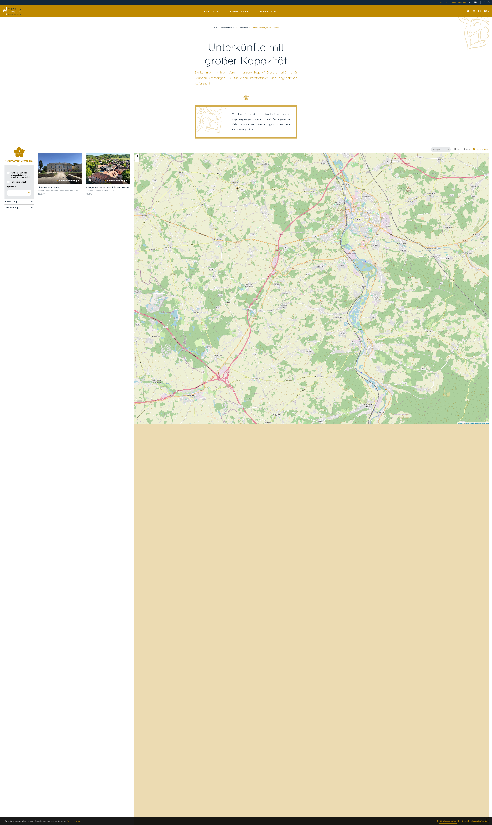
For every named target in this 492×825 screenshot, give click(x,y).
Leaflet (460, 423)
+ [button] (137, 156)
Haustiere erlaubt (19, 182)
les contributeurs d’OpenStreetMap (477, 423)
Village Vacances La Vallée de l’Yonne (107, 187)
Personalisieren (73, 821)
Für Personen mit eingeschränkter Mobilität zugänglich (20, 175)
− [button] (137, 160)
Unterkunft (243, 28)
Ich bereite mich (238, 11)
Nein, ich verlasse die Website (474, 821)
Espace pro (442, 3)
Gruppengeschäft (458, 3)
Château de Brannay (49, 187)
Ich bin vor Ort (268, 11)
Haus (215, 28)
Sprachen (11, 187)
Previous (89, 168)
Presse (432, 3)
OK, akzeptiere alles (448, 821)
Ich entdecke (210, 11)
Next (126, 168)
